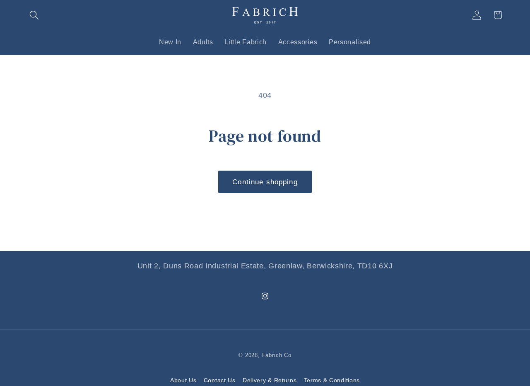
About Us (183, 380)
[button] (34, 15)
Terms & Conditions (332, 380)
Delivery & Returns (269, 380)
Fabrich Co (277, 355)
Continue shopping (265, 182)
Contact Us (220, 380)
